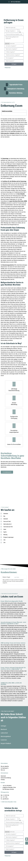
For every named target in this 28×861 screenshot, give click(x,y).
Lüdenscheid (4, 733)
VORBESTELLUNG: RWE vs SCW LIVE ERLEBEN (11, 683)
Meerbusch (4, 729)
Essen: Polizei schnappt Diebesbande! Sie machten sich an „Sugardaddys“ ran (13, 668)
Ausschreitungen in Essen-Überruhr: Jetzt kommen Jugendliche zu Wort (13, 623)
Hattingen (3, 726)
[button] (26, 5)
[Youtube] (11, 756)
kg (20, 32)
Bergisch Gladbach (6, 743)
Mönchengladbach (6, 736)
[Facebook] (2, 756)
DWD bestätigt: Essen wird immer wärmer (13, 643)
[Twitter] (7, 756)
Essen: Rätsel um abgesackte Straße (12, 601)
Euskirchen (4, 740)
